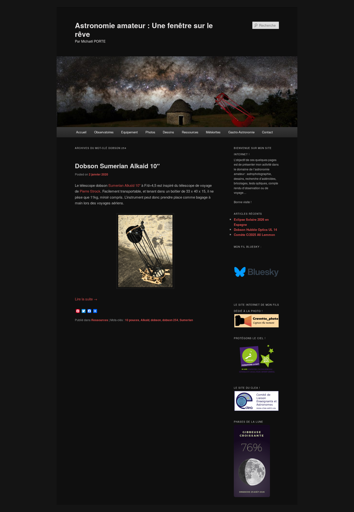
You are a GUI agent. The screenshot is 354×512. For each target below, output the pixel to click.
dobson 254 (170, 320)
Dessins (168, 132)
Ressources (190, 132)
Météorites (213, 132)
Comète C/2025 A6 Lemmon (254, 234)
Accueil (81, 132)
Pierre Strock (90, 191)
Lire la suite (86, 298)
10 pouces (132, 320)
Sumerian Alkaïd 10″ (124, 185)
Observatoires (104, 132)
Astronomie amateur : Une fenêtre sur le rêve (144, 29)
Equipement (129, 132)
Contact (267, 132)
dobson (156, 320)
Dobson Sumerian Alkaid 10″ (117, 165)
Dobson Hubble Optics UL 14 (255, 229)
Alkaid (145, 320)
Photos (150, 132)
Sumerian (186, 320)
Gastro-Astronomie (241, 132)
